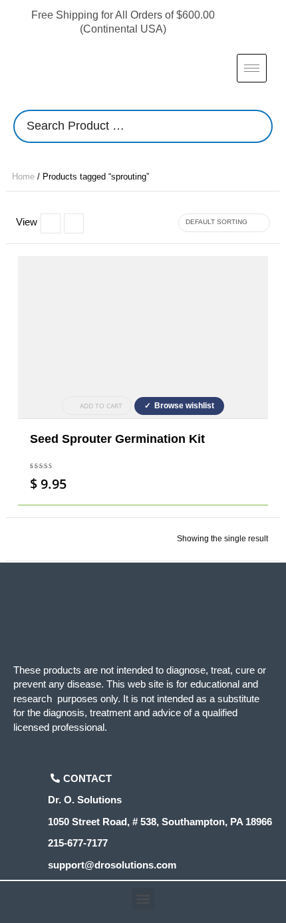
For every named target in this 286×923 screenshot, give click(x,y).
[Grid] (74, 223)
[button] (143, 899)
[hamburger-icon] (252, 68)
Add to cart (101, 405)
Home (23, 177)
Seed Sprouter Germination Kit (117, 439)
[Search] (258, 126)
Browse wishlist (184, 405)
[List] (51, 223)
